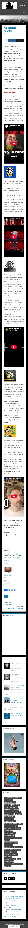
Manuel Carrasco (9, 833)
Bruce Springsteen (10, 802)
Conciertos (13, 807)
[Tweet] (20, 40)
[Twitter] (9, 878)
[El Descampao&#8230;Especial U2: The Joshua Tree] (8, 554)
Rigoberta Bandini (9, 849)
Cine (6, 807)
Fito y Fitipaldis (9, 814)
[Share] (12, 40)
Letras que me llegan (10, 826)
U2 (18, 859)
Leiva (20, 823)
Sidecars (7, 854)
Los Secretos (16, 828)
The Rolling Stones (10, 859)
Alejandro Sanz (9, 797)
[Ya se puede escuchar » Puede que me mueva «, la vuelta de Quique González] (8, 569)
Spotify (15, 854)
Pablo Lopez (8, 845)
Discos (16, 809)
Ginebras (18, 814)
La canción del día (9, 821)
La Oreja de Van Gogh (10, 823)
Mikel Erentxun (9, 835)
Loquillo (7, 828)
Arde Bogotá (8, 800)
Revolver (19, 847)
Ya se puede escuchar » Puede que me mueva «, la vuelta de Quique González (7, 577)
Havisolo (22, 5)
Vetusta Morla (9, 863)
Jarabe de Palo (9, 819)
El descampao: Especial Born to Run (17, 558)
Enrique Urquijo (9, 812)
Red (6, 596)
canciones (15, 804)
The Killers (8, 856)
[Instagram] (13, 878)
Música (7, 840)
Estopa (18, 812)
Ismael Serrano (9, 816)
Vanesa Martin (9, 861)
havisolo (19, 34)
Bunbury (7, 804)
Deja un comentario (11, 36)
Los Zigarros (8, 830)
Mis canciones (8, 837)
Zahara (7, 866)
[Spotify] (5, 878)
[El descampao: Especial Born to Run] (17, 554)
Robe (18, 849)
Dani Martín (8, 809)
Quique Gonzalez (9, 847)
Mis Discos (18, 837)
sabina (13, 852)
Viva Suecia (18, 863)
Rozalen (7, 852)
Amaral (18, 797)
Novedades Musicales (11, 842)
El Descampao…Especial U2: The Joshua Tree (8, 558)
